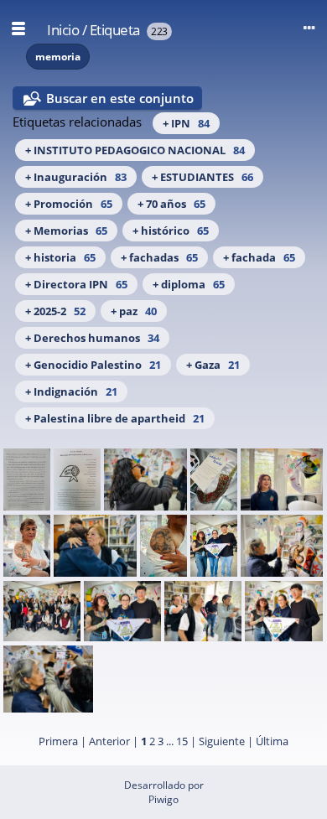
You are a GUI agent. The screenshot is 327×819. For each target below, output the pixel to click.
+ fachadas (159, 257)
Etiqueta (115, 29)
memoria (57, 56)
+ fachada (259, 257)
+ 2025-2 (55, 311)
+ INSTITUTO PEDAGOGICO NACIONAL (135, 150)
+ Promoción (68, 203)
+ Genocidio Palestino (93, 364)
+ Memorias (66, 230)
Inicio (63, 29)
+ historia (60, 257)
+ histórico (170, 230)
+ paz (134, 311)
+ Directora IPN (76, 284)
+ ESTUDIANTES (202, 176)
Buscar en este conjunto (120, 98)
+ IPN (186, 123)
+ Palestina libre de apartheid (115, 418)
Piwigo (163, 799)
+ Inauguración (76, 176)
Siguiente (222, 741)
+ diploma (189, 284)
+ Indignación (71, 391)
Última (272, 741)
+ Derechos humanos (92, 337)
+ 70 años (171, 203)
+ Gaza (213, 364)
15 (182, 741)
